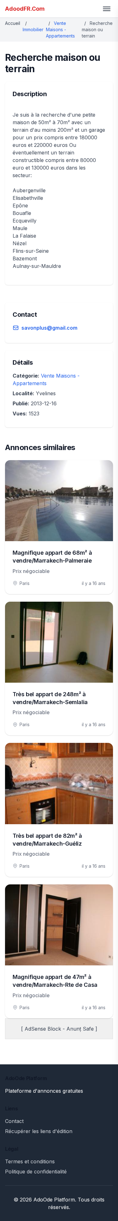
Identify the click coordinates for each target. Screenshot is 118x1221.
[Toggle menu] (106, 9)
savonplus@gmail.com (49, 328)
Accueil (12, 23)
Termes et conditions (30, 1161)
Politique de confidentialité (36, 1171)
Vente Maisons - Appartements (60, 29)
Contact (14, 1121)
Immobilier (33, 29)
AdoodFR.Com (25, 8)
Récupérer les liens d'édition (38, 1131)
